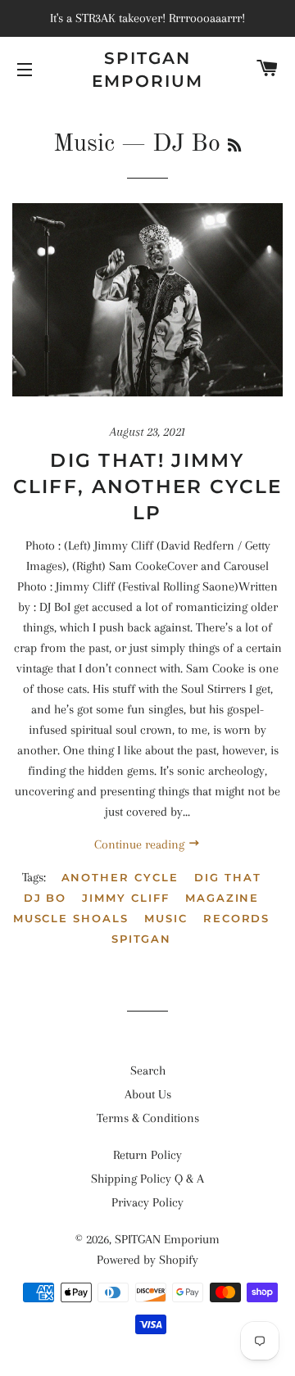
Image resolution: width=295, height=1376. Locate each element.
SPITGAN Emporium (147, 69)
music (166, 918)
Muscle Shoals (71, 918)
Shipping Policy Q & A (147, 1178)
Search (148, 1070)
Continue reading (141, 844)
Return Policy (147, 1154)
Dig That (227, 877)
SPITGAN (141, 938)
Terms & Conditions (148, 1118)
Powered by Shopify (147, 1259)
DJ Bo (45, 897)
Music (84, 144)
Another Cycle (120, 877)
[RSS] (234, 146)
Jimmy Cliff (125, 897)
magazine (222, 897)
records (236, 918)
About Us (148, 1094)
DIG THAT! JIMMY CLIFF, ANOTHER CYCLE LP (148, 486)
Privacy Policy (147, 1202)
